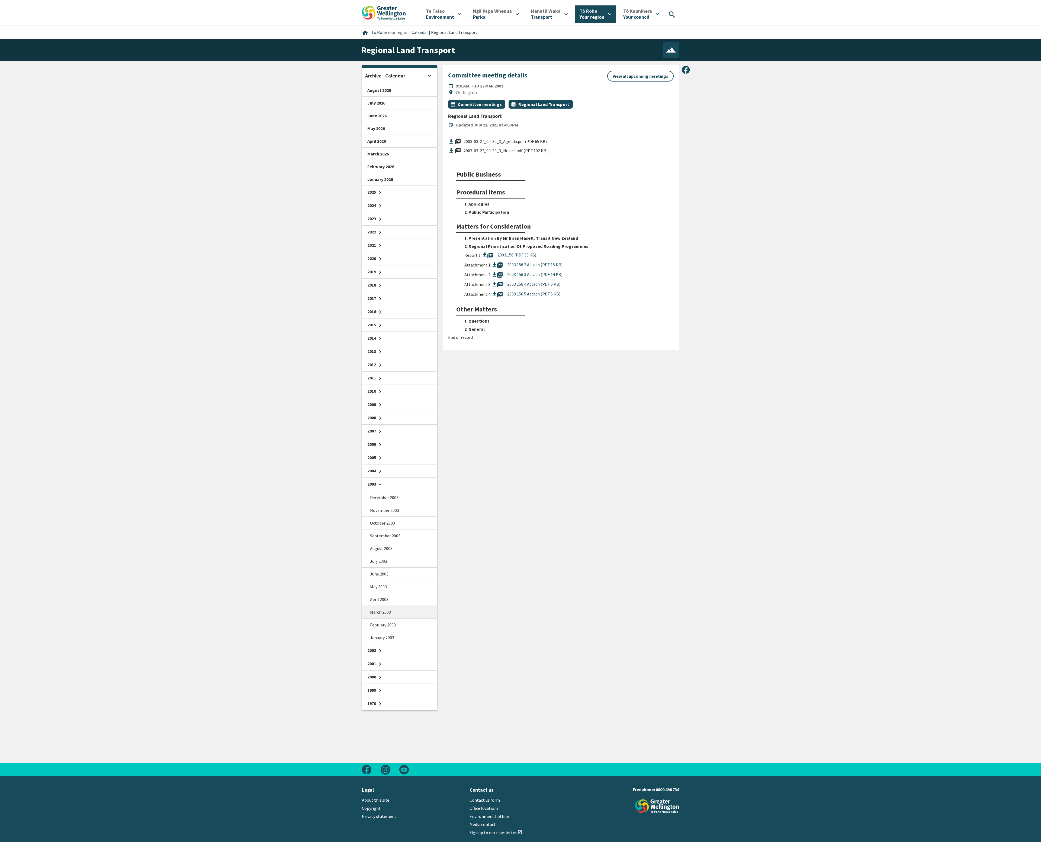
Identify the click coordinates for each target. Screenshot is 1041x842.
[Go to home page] (384, 12)
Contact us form (485, 800)
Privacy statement (379, 816)
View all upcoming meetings (640, 76)
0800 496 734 (667, 789)
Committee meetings (480, 104)
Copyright (371, 808)
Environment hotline (489, 816)
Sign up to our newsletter (496, 832)
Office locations (484, 808)
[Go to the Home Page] (657, 806)
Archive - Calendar (385, 76)
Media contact (483, 824)
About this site (375, 800)
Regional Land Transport (543, 104)
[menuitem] (443, 14)
